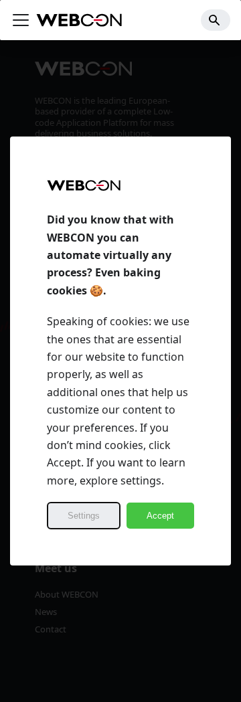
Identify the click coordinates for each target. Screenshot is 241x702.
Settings (84, 516)
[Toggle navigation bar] (21, 20)
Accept (160, 516)
